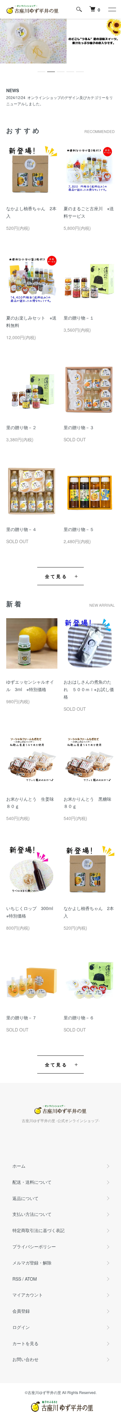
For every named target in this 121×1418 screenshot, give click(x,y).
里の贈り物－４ (21, 529)
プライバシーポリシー (34, 1246)
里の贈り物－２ (21, 427)
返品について (25, 1198)
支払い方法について (32, 1214)
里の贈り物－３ (79, 427)
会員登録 (21, 1311)
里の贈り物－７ (21, 1017)
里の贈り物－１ (79, 318)
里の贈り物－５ (79, 529)
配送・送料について (32, 1182)
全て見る (56, 576)
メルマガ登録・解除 (32, 1262)
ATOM (31, 1279)
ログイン (21, 1327)
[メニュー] (111, 9)
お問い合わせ (25, 1359)
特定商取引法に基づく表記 (38, 1230)
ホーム (18, 1166)
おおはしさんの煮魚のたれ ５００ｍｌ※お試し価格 (89, 689)
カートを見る (25, 1343)
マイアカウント (27, 1295)
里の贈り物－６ (79, 1017)
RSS (16, 1279)
